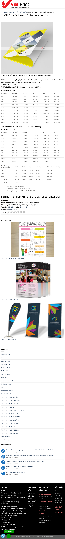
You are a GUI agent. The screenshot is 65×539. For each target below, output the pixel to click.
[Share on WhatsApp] (8, 212)
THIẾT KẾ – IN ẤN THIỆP (9, 427)
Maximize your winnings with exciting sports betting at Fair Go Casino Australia (30, 455)
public (3, 387)
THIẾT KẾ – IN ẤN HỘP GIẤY (10, 404)
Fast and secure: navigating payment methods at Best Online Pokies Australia (29, 450)
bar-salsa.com (5, 354)
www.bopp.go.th (6, 440)
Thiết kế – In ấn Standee (8, 340)
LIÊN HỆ (30, 506)
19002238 (11, 207)
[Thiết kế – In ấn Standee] (32, 320)
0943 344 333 (24, 207)
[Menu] (63, 4)
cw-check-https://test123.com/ (16, 472)
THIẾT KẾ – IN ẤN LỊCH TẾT (9, 407)
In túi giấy (58, 494)
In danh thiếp (59, 498)
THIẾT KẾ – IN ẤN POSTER (9, 299)
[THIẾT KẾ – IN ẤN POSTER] (32, 280)
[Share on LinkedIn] (24, 212)
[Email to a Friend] (17, 212)
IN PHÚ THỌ (4, 508)
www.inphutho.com (12, 209)
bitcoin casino (5, 358)
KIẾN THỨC (4, 371)
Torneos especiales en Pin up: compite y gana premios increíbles (25, 461)
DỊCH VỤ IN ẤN (5, 368)
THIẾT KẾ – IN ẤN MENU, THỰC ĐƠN (12, 259)
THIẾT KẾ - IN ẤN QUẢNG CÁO (17, 12)
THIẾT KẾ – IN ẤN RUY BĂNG (10, 420)
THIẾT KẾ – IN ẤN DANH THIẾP (10, 400)
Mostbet (4, 377)
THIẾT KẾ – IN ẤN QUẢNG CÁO (10, 417)
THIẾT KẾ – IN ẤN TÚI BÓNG (10, 430)
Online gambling (6, 384)
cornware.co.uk (5, 364)
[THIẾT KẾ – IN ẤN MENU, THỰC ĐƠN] (32, 239)
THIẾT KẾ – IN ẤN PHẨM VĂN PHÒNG (12, 410)
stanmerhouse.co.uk (7, 391)
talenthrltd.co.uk (6, 394)
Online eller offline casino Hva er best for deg (19, 467)
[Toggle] (63, 371)
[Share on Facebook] (11, 212)
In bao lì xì (58, 496)
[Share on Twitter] (14, 212)
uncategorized (5, 436)
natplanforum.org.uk (7, 381)
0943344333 (4, 504)
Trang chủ (4, 12)
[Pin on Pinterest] (21, 212)
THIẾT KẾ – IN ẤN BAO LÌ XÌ (9, 397)
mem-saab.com (5, 374)
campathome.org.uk (7, 361)
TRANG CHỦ (31, 494)
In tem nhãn (58, 502)
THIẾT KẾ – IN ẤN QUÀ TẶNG (10, 413)
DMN (51, 536)
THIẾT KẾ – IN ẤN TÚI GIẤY (9, 433)
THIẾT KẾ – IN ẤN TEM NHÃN (10, 423)
